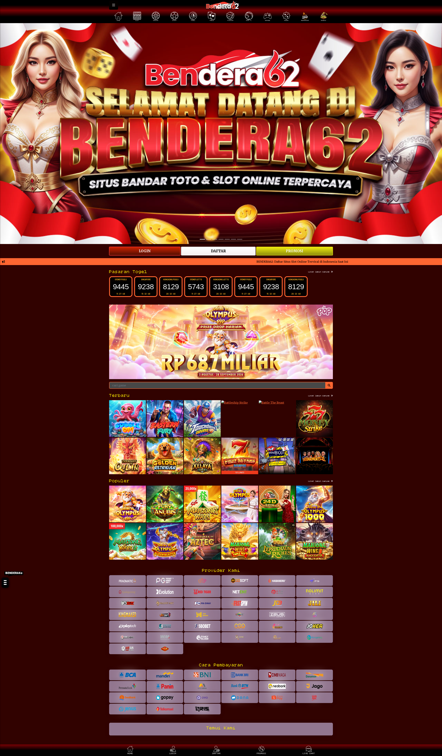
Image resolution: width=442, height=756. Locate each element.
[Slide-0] (202, 239)
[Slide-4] (227, 239)
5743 (171, 287)
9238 (121, 287)
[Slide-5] (233, 239)
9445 (221, 287)
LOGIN (145, 251)
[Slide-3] (221, 239)
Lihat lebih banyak (319, 272)
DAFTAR (218, 251)
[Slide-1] (208, 239)
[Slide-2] (214, 239)
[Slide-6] (239, 239)
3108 (196, 287)
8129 (146, 287)
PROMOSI (294, 251)
